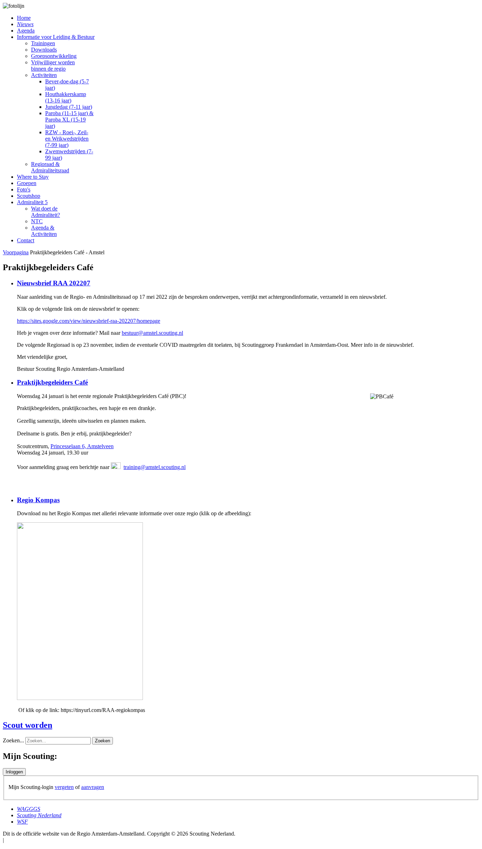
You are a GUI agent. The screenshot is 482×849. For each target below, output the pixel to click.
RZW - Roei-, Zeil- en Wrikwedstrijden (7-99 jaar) (67, 138)
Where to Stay (33, 177)
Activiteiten (44, 75)
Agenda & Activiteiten (44, 231)
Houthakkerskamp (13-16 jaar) (65, 97)
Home (24, 18)
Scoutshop (28, 196)
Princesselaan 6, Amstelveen (82, 446)
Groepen (26, 183)
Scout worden (27, 725)
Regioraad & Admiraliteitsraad (50, 167)
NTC (37, 221)
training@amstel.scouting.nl (154, 467)
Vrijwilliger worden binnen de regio (53, 65)
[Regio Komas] (80, 698)
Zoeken (102, 740)
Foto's (23, 189)
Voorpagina (16, 252)
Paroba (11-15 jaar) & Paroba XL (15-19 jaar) (69, 119)
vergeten (64, 787)
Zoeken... (13, 740)
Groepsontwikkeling (54, 56)
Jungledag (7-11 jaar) (68, 107)
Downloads (44, 50)
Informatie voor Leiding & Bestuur (56, 37)
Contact (25, 240)
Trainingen (43, 43)
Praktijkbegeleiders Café (52, 382)
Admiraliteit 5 (32, 202)
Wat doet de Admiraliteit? (45, 212)
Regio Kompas (38, 500)
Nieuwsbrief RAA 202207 (53, 283)
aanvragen (92, 787)
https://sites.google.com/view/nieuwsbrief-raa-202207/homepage (88, 321)
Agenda (26, 31)
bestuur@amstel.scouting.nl (152, 333)
